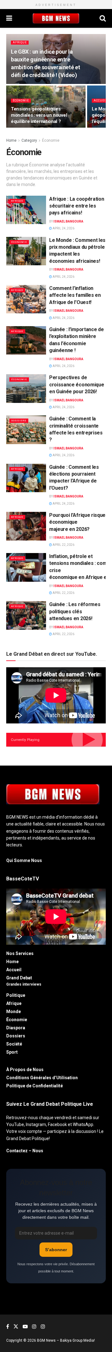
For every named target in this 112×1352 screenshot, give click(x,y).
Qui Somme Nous (24, 860)
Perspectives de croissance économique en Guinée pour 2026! (76, 384)
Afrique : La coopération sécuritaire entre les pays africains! (76, 206)
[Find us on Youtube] (25, 1326)
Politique (15, 995)
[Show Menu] (9, 18)
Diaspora (15, 1027)
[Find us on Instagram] (34, 1326)
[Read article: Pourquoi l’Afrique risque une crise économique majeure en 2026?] (26, 526)
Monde (13, 1011)
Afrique (20, 42)
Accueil (100, 100)
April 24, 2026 (63, 228)
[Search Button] (103, 18)
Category (29, 140)
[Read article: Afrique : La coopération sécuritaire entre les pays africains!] (26, 210)
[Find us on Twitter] (15, 1326)
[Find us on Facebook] (7, 1326)
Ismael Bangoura (68, 221)
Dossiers (18, 420)
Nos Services (20, 953)
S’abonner (56, 1249)
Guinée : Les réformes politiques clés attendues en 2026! (74, 611)
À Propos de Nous (25, 1069)
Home (11, 140)
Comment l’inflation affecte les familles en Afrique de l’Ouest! (75, 295)
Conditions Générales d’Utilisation (42, 1077)
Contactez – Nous (24, 1150)
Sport (12, 1052)
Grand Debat (19, 977)
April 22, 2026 (63, 544)
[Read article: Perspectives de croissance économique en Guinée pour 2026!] (26, 388)
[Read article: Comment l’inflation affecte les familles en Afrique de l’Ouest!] (26, 299)
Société (14, 1043)
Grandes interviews (23, 984)
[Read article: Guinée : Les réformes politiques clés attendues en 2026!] (26, 615)
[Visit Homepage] (56, 18)
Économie (21, 100)
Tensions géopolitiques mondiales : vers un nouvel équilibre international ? (39, 115)
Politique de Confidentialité (35, 1085)
